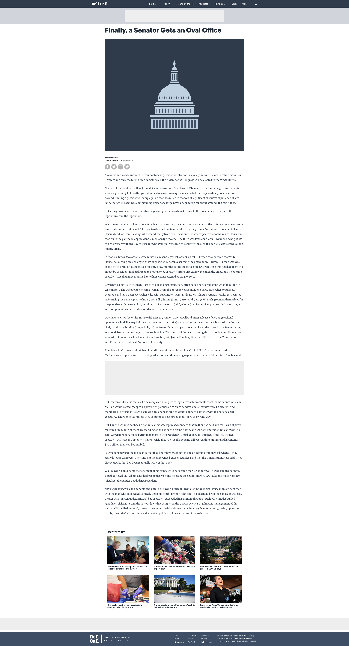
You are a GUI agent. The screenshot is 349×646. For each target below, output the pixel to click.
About (176, 635)
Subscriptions (206, 642)
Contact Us (192, 635)
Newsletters (179, 642)
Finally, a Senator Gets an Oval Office (163, 30)
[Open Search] (256, 3)
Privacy (190, 639)
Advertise (205, 635)
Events (177, 639)
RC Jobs (204, 639)
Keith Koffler (112, 158)
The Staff (191, 642)
